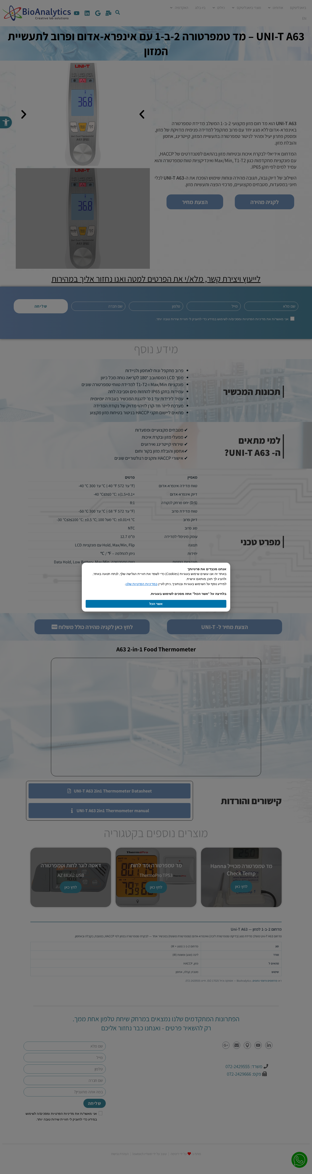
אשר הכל (156, 604)
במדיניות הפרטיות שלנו (141, 584)
